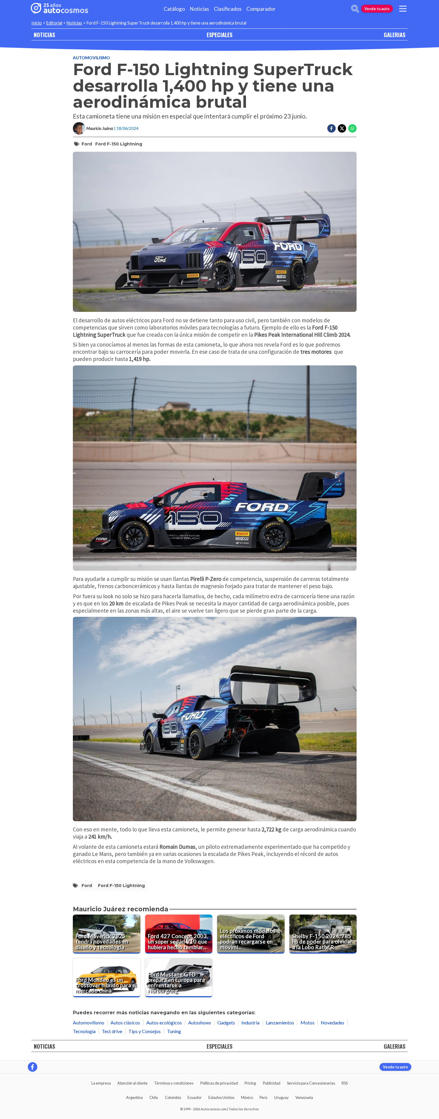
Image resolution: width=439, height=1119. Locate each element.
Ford (87, 144)
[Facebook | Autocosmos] (32, 1067)
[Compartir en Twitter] (342, 128)
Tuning (174, 1031)
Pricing (250, 1083)
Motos (307, 1022)
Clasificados (228, 9)
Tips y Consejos (144, 1031)
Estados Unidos (221, 1097)
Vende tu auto (376, 8)
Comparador (261, 9)
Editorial (54, 22)
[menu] (402, 9)
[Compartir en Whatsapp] (352, 128)
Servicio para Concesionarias (311, 1083)
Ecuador (195, 1097)
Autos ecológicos (164, 1022)
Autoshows (199, 1022)
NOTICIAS (44, 35)
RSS (345, 1083)
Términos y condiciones (174, 1083)
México (247, 1097)
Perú (263, 1097)
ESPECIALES (219, 35)
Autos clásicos (125, 1022)
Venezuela (304, 1097)
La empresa (101, 1083)
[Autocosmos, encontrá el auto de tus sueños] (59, 8)
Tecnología (84, 1031)
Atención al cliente (132, 1083)
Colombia (173, 1097)
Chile (153, 1097)
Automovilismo (91, 57)
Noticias (199, 9)
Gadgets (226, 1022)
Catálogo (174, 9)
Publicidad (271, 1083)
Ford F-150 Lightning (118, 144)
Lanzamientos (280, 1022)
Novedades (332, 1022)
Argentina (134, 1097)
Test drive (112, 1031)
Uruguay (281, 1097)
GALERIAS (394, 35)
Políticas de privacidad (219, 1083)
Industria (250, 1022)
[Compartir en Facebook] (331, 128)
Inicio (36, 22)
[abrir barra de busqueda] (355, 8)
